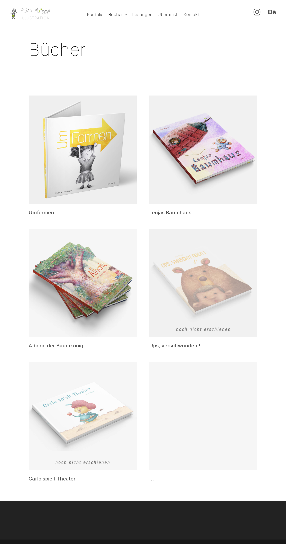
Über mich (168, 15)
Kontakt (191, 15)
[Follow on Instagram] (257, 12)
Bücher (115, 15)
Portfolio (95, 15)
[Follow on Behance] (272, 12)
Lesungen (142, 15)
